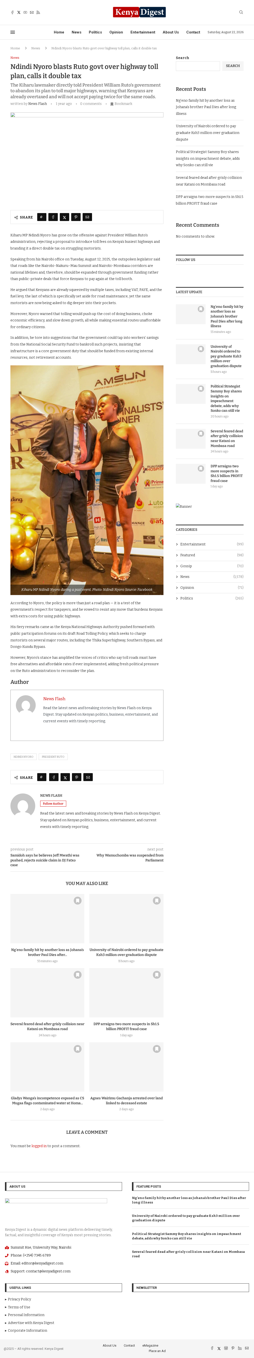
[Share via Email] (87, 217)
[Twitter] (19, 12)
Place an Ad (157, 1351)
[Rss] (38, 12)
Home (59, 32)
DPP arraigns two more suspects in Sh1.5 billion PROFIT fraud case (227, 473)
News (76, 32)
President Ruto (53, 756)
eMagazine (150, 1345)
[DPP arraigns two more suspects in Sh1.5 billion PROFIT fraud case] (126, 992)
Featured (212, 555)
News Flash (37, 104)
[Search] (241, 12)
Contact (193, 32)
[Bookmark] (77, 900)
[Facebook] (12, 12)
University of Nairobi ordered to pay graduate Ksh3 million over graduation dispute (207, 132)
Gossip (212, 566)
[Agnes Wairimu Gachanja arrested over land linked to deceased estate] (126, 1067)
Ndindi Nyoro (23, 756)
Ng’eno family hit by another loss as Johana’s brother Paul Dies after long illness (206, 107)
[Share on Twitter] (64, 217)
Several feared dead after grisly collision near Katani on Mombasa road (227, 438)
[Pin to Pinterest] (76, 217)
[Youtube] (25, 12)
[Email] (32, 12)
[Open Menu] (12, 32)
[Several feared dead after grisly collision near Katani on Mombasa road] (47, 992)
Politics (95, 32)
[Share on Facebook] (53, 217)
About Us (171, 32)
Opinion (116, 32)
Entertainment (142, 32)
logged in (39, 1146)
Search (182, 58)
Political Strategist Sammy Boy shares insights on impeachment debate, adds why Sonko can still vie (208, 158)
